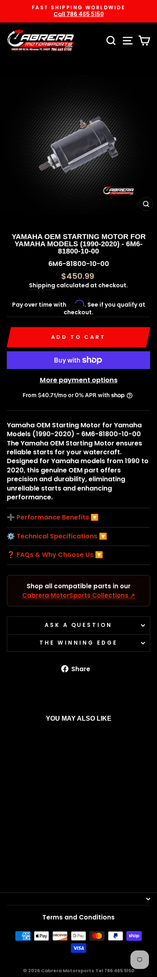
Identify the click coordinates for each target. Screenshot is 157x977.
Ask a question (79, 625)
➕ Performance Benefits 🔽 (53, 517)
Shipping (42, 285)
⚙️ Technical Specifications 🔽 (57, 536)
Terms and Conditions (78, 917)
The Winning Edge (78, 643)
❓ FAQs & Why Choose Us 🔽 (55, 554)
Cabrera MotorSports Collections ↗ (78, 595)
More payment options (79, 380)
